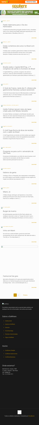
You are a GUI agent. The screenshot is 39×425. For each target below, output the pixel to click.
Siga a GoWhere (9, 337)
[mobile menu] (36, 6)
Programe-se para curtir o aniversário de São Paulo (18, 152)
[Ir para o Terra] (5, 2)
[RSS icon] (23, 418)
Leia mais (33, 38)
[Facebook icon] (14, 418)
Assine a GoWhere (10, 324)
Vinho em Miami (9, 230)
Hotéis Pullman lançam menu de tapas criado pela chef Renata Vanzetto (17, 110)
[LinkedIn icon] (17, 418)
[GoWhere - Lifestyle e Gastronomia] (19, 6)
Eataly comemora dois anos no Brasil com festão (18, 47)
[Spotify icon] (21, 418)
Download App (9, 330)
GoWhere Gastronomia (11, 353)
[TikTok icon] (25, 418)
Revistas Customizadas (11, 334)
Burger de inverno (9, 211)
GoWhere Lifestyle (10, 350)
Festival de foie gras (10, 276)
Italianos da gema (9, 172)
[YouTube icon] (15, 418)
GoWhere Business (10, 357)
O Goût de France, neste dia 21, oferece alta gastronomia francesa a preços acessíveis (19, 89)
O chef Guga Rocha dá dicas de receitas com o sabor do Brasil (18, 131)
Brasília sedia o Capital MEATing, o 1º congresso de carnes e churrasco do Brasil (19, 68)
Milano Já (6, 192)
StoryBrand (31, 416)
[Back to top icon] (19, 412)
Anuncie (7, 327)
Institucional (8, 321)
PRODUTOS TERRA (31, 1)
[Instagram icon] (19, 418)
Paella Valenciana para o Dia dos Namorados (15, 26)
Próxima (25, 295)
